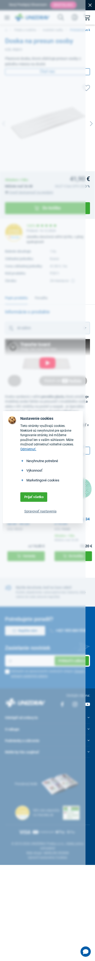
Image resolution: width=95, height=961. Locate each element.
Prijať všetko (34, 497)
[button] (85, 951)
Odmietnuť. (28, 449)
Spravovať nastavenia (40, 511)
